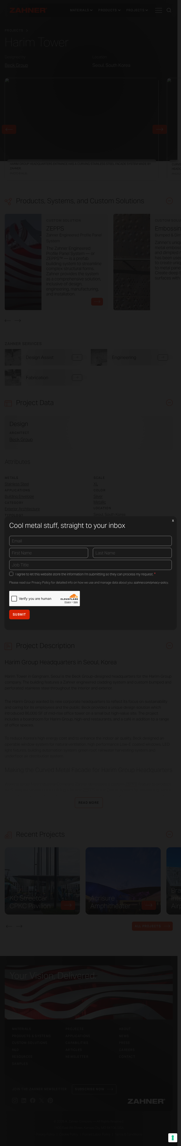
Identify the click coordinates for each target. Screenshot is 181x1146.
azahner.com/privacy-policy (151, 582)
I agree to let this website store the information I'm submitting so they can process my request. (86, 574)
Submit (19, 615)
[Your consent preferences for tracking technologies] (172, 1137)
